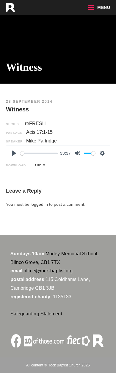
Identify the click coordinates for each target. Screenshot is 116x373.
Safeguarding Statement (36, 313)
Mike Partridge (41, 140)
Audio (39, 165)
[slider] (39, 153)
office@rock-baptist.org (48, 270)
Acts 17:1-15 (39, 132)
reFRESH (35, 123)
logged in (39, 204)
